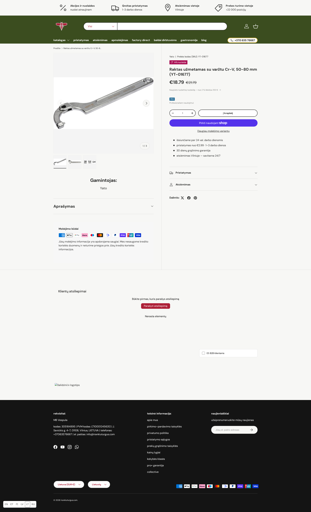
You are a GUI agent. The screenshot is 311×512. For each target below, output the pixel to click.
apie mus (152, 420)
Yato (171, 56)
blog (204, 40)
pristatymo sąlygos (158, 439)
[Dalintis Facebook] (189, 198)
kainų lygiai (153, 452)
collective (153, 472)
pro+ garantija (155, 465)
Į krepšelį (228, 113)
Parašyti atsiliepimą (155, 306)
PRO (172, 99)
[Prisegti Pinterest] (195, 198)
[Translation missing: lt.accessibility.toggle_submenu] (68, 40)
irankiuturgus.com (69, 500)
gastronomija (189, 40)
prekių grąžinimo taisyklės (162, 446)
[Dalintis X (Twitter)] (182, 198)
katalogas (59, 40)
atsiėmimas (100, 40)
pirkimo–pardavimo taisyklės (164, 426)
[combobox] (155, 26)
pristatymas (81, 40)
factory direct (141, 40)
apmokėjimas (119, 40)
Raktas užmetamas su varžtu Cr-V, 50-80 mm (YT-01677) (82, 48)
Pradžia (56, 48)
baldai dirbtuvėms (165, 40)
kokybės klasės (156, 459)
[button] (255, 26)
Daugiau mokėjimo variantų (213, 131)
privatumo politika (158, 433)
